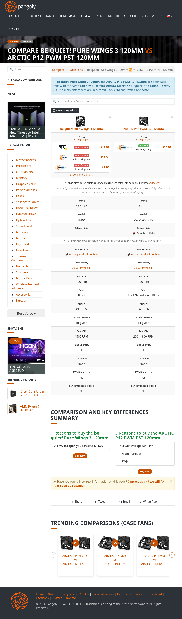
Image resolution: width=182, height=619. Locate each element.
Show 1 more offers (81, 174)
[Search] (161, 16)
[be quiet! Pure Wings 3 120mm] (80, 121)
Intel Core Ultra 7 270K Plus (32, 393)
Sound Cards (24, 226)
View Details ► (81, 268)
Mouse (20, 238)
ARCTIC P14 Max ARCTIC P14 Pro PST (154, 560)
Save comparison (66, 110)
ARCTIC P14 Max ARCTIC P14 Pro (115, 560)
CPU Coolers (24, 172)
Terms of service (103, 594)
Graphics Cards (26, 184)
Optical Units (24, 220)
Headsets (22, 266)
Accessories (24, 294)
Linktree (70, 598)
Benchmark (68, 16)
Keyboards (23, 244)
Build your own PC (42, 16)
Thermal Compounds (19, 258)
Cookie (84, 594)
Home (40, 594)
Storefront (155, 594)
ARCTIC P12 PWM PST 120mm (143, 129)
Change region (81, 139)
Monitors (22, 232)
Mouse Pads (24, 278)
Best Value (25, 313)
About (51, 594)
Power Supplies (26, 190)
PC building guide (108, 16)
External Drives (26, 214)
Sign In (14, 29)
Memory (21, 178)
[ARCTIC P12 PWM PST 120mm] (143, 121)
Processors (23, 166)
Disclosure (155, 182)
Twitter (57, 598)
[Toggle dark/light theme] (153, 16)
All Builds (130, 16)
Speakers (22, 272)
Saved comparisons (26, 80)
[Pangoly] (20, 4)
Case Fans (22, 250)
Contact (139, 594)
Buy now (80, 456)
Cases (20, 196)
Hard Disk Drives (27, 208)
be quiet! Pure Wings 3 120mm (81, 129)
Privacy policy (68, 594)
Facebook (42, 598)
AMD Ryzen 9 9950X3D (29, 408)
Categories (16, 16)
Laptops (21, 300)
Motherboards (26, 160)
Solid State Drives (27, 202)
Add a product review (83, 254)
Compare (87, 16)
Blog (144, 16)
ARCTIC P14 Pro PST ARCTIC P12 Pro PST (75, 560)
